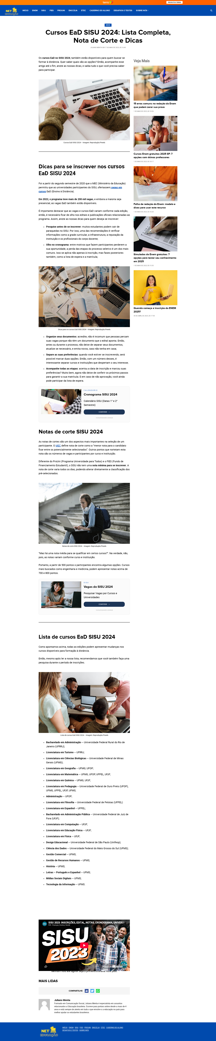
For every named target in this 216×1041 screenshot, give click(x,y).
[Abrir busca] (211, 10)
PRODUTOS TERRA (174, 2)
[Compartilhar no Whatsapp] (98, 991)
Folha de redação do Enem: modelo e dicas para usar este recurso (154, 206)
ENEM (35, 10)
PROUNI (61, 10)
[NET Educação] (11, 11)
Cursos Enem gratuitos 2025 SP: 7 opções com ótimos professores (153, 155)
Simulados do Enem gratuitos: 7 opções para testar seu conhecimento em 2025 (155, 258)
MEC (58, 445)
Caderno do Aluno (100, 10)
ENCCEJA (73, 10)
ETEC (83, 10)
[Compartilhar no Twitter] (92, 991)
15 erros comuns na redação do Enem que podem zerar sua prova (155, 105)
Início (25, 10)
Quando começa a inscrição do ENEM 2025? (155, 310)
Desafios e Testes (123, 10)
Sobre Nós (141, 10)
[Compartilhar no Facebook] (86, 991)
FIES (52, 10)
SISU (43, 10)
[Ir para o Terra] (108, 2)
